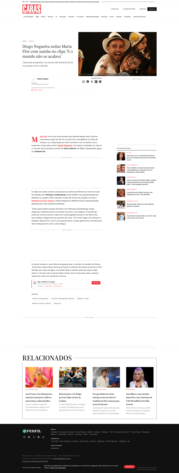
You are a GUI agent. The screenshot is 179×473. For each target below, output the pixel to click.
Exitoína (75, 441)
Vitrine (119, 16)
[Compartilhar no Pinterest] (100, 81)
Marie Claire (84, 441)
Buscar (115, 9)
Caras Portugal (139, 16)
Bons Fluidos (81, 432)
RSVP (112, 16)
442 (128, 441)
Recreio (70, 434)
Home (24, 41)
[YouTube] (38, 437)
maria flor (83, 298)
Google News (48, 286)
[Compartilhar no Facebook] (88, 81)
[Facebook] (29, 437)
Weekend (122, 441)
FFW (111, 432)
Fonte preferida (57, 286)
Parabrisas (101, 441)
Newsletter (130, 9)
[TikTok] (43, 437)
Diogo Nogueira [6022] (63, 298)
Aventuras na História (67, 432)
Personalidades (92, 16)
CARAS (89, 432)
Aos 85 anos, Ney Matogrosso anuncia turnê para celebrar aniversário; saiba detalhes (38, 397)
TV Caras (80, 16)
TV (56, 16)
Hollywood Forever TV (122, 432)
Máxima (54, 434)
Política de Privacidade (31, 467)
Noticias (93, 441)
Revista (104, 16)
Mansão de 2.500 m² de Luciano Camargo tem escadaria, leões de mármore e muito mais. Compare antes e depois (64, 1)
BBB (37, 16)
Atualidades (29, 16)
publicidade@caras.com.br (62, 458)
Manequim (146, 432)
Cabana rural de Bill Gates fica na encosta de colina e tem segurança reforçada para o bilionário (128, 1)
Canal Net (54, 441)
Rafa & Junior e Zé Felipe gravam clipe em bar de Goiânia (70, 397)
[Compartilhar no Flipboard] (96, 81)
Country (127, 16)
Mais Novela (136, 432)
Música (50, 16)
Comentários (38, 90)
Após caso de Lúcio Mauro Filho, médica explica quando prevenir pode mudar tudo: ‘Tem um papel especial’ (141, 182)
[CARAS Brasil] (31, 9)
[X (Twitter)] (34, 437)
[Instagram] (24, 437)
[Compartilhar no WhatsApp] (83, 81)
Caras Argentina (65, 441)
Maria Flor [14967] (41, 303)
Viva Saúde (93, 434)
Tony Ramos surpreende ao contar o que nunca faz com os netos (141, 217)
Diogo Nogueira (40, 298)
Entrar (143, 9)
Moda (43, 16)
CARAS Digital (42, 79)
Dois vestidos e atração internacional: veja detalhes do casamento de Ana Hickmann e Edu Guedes (140, 170)
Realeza (63, 16)
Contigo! (105, 432)
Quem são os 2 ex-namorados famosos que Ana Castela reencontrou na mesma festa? (141, 158)
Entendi (129, 466)
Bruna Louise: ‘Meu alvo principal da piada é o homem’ (140, 205)
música (57, 303)
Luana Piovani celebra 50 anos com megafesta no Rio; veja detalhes (139, 193)
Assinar (152, 9)
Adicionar (96, 282)
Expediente (55, 448)
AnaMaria (54, 432)
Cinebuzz (97, 432)
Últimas (71, 16)
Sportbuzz (78, 434)
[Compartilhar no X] (92, 81)
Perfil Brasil (62, 434)
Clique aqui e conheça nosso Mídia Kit (35, 461)
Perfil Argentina (112, 441)
